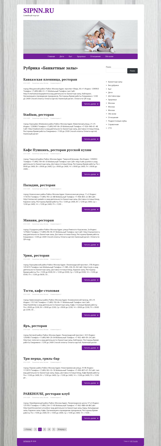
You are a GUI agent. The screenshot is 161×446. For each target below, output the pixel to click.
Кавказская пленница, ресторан (50, 79)
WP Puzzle (134, 441)
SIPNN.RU (38, 10)
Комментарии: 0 (55, 83)
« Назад (28, 429)
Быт (70, 56)
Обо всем (109, 56)
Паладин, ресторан (39, 185)
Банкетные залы (37, 83)
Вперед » (62, 429)
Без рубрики (113, 85)
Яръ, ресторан (35, 326)
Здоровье (81, 56)
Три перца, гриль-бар (41, 358)
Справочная (113, 124)
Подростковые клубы (117, 121)
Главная (51, 56)
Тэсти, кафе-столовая (41, 290)
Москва (46, 83)
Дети (62, 56)
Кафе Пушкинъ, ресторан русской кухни (57, 150)
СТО (110, 128)
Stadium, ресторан (38, 114)
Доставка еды (114, 96)
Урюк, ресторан (36, 255)
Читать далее (90, 104)
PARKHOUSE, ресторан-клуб (46, 393)
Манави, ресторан (38, 220)
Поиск (108, 67)
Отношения (95, 56)
